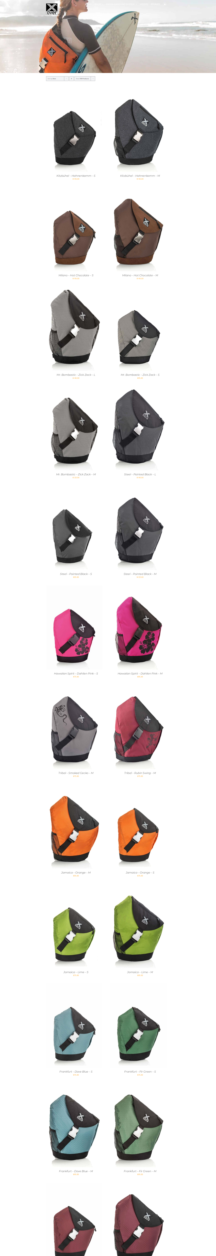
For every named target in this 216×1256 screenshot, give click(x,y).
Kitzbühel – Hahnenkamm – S (75, 175)
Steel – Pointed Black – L (140, 474)
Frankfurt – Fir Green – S (140, 1071)
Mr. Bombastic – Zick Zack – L (76, 374)
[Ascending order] (71, 78)
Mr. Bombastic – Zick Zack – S (140, 374)
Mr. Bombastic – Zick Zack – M (76, 474)
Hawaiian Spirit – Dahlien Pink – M (140, 673)
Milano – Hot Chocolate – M (140, 275)
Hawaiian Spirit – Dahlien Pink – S (76, 673)
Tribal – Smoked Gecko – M (75, 773)
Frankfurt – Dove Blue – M (76, 1171)
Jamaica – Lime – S (75, 972)
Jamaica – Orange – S (140, 872)
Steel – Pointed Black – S (76, 574)
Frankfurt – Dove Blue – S (75, 1071)
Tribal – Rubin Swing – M (140, 773)
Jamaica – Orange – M (76, 872)
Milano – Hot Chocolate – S (75, 275)
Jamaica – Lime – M (140, 972)
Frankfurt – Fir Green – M (140, 1171)
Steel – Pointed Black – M (140, 574)
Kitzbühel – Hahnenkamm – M (140, 175)
